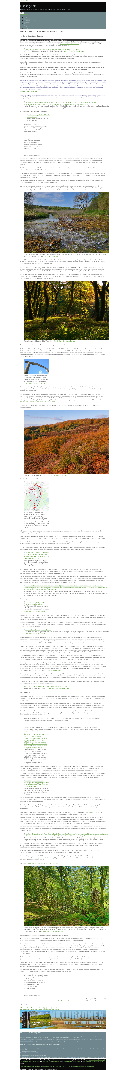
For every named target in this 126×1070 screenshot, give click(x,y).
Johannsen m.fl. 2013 (55, 670)
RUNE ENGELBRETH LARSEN (31, 1066)
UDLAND (27, 19)
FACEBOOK (46, 1066)
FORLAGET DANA (88, 1066)
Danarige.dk (28, 6)
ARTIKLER (27, 22)
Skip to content (24, 0)
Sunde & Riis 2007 (93, 812)
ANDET (26, 26)
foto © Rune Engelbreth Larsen (74, 51)
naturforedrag (101, 1057)
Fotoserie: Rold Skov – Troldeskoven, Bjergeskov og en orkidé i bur (41, 1008)
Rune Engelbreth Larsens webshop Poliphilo (30, 1052)
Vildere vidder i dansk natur (69, 44)
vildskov (96, 770)
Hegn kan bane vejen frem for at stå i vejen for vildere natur (42, 863)
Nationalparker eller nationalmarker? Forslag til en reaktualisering (37, 401)
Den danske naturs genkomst (51, 1061)
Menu (22, 13)
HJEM (25, 17)
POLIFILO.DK (76, 1066)
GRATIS (26, 28)
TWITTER (54, 1066)
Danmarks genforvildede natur (72, 1057)
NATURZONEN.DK (65, 1066)
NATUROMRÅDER (29, 20)
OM (25, 23)
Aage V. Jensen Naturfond (67, 1000)
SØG (25, 25)
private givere (78, 1000)
